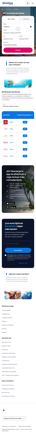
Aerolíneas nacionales (8, 353)
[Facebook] (4, 410)
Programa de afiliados (8, 389)
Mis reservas (5, 392)
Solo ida (25, 19)
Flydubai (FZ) (12, 129)
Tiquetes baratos (7, 317)
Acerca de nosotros (8, 385)
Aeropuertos (5, 360)
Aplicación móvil (6, 342)
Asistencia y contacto (8, 396)
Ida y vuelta (11, 19)
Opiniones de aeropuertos (9, 364)
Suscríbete (18, 250)
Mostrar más (23, 263)
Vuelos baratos (6, 310)
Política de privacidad (24, 426)
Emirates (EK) (12, 122)
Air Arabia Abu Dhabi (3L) (12, 156)
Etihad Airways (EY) (12, 136)
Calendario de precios (8, 368)
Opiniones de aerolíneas (9, 357)
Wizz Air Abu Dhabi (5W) (12, 149)
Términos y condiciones (9, 426)
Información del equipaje (9, 371)
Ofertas (4, 328)
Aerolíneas (8, 9)
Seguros (4, 332)
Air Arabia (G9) (12, 142)
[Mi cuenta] (27, 3)
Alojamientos (6, 314)
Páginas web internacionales (13, 418)
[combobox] (16, 27)
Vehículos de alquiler (8, 325)
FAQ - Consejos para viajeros (10, 375)
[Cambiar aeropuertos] (18, 29)
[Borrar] (31, 27)
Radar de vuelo (6, 346)
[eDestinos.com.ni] (2, 9)
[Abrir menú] (32, 3)
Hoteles (4, 321)
